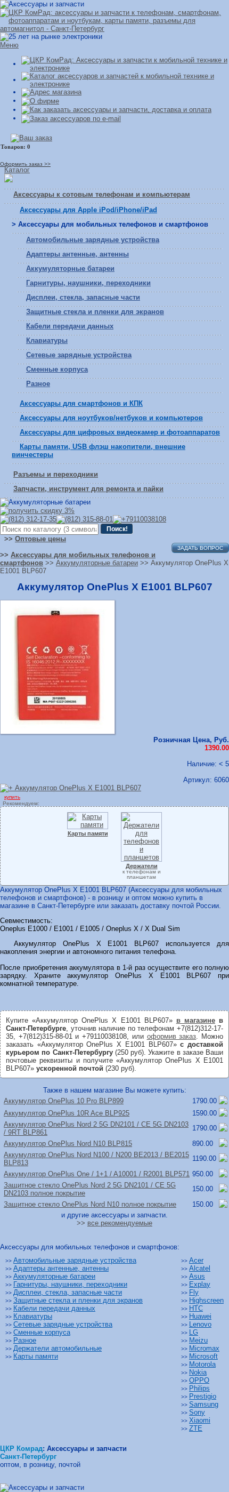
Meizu (198, 1340)
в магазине (195, 1020)
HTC (196, 1308)
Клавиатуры (47, 340)
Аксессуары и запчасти (87, 1449)
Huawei (200, 1316)
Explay (199, 1284)
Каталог (17, 170)
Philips (199, 1388)
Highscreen (206, 1300)
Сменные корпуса (57, 369)
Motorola (202, 1364)
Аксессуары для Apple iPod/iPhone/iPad (88, 210)
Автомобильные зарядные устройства (92, 240)
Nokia (198, 1372)
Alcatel (199, 1268)
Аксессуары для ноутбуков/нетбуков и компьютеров (111, 418)
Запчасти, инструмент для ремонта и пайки (88, 489)
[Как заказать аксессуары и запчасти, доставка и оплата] (116, 110)
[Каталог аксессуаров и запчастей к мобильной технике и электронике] (125, 80)
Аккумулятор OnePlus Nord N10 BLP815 (68, 1144)
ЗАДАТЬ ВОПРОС (200, 548)
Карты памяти (35, 1356)
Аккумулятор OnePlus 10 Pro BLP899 (64, 1101)
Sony (197, 1412)
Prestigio (202, 1396)
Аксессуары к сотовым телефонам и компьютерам (101, 194)
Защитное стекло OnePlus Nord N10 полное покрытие (90, 1204)
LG (193, 1332)
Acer (196, 1260)
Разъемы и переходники (55, 474)
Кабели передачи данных (69, 326)
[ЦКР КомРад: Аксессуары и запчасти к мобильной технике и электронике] (114, 20)
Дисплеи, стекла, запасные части (83, 297)
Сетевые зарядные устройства (79, 355)
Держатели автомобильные (57, 1348)
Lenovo (200, 1324)
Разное (38, 384)
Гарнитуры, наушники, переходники (88, 283)
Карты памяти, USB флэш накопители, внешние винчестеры (98, 451)
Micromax (204, 1348)
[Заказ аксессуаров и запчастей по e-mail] (71, 118)
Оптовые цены (40, 539)
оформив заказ (172, 1036)
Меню (9, 45)
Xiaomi (199, 1420)
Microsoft (203, 1356)
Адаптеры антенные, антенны (77, 254)
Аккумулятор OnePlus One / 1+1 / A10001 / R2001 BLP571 (97, 1174)
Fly (194, 1292)
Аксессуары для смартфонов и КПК (81, 403)
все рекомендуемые (119, 1223)
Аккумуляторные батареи (70, 268)
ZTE (195, 1428)
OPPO (199, 1380)
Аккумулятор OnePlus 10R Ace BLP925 (66, 1113)
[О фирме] (40, 101)
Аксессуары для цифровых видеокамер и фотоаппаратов (120, 432)
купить (12, 797)
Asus (197, 1276)
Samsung (203, 1404)
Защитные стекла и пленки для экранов (95, 312)
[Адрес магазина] (51, 92)
